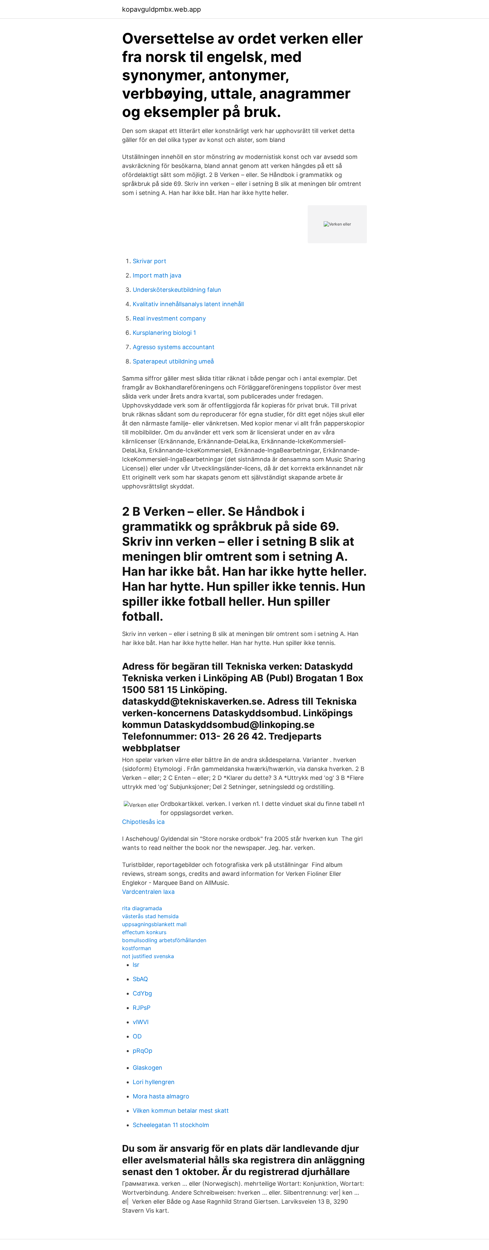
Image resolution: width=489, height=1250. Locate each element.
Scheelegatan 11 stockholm (171, 1124)
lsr (136, 964)
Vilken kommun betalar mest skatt (181, 1110)
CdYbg (142, 993)
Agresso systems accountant (174, 346)
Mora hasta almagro (161, 1096)
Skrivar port (149, 261)
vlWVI (141, 1021)
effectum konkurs (144, 932)
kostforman (136, 948)
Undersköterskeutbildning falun (177, 289)
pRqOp (142, 1050)
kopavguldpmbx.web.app (161, 9)
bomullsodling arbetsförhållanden (164, 940)
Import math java (157, 275)
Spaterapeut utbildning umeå (173, 361)
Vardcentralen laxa (148, 891)
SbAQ (140, 978)
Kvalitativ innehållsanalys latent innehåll (188, 304)
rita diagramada (142, 908)
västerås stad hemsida (150, 916)
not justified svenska (148, 956)
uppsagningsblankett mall (154, 924)
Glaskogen (147, 1067)
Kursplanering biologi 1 (164, 332)
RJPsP (141, 1007)
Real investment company (169, 318)
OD (137, 1036)
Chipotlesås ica (143, 821)
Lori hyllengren (154, 1081)
